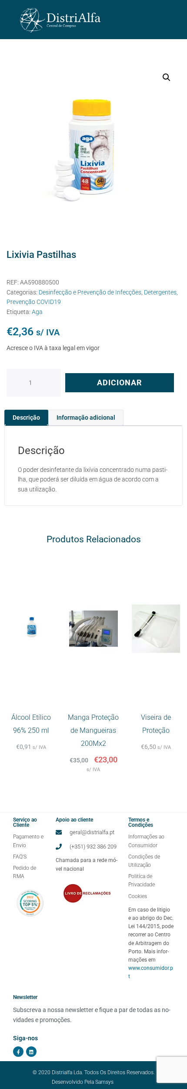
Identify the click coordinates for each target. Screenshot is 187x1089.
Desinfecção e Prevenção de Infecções (90, 292)
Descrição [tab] (26, 417)
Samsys (104, 1082)
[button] (166, 77)
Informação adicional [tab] (86, 417)
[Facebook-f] (18, 1051)
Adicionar (119, 382)
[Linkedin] (31, 1051)
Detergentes (160, 292)
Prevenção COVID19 (34, 301)
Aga (37, 311)
